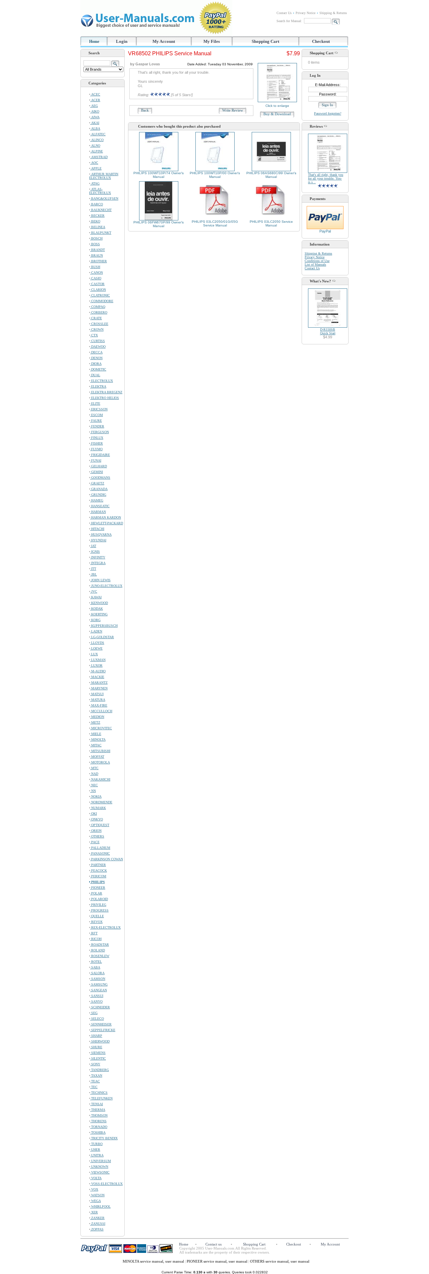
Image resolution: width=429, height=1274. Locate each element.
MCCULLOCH (101, 711)
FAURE (96, 420)
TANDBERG (99, 1070)
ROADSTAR (99, 944)
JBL (93, 574)
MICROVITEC (101, 728)
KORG (95, 620)
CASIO (95, 278)
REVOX (96, 922)
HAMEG (96, 500)
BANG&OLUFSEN (104, 198)
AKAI (94, 123)
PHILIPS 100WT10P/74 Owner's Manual (158, 175)
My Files (211, 41)
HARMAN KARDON (105, 517)
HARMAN (98, 512)
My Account (163, 41)
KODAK (96, 608)
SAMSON (97, 979)
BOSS (95, 244)
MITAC (96, 745)
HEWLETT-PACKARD (106, 523)
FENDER (97, 426)
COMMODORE (101, 301)
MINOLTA (98, 739)
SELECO (97, 1018)
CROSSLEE (99, 324)
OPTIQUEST (99, 825)
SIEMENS (98, 1053)
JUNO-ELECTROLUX (106, 586)
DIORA (96, 363)
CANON (96, 272)
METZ (95, 722)
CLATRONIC (100, 295)
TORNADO (98, 1127)
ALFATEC (98, 134)
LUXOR (96, 665)
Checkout (321, 41)
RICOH (96, 939)
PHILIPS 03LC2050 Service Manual (271, 223)
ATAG (95, 183)
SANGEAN (98, 990)
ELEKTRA (98, 386)
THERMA (97, 1110)
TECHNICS (99, 1092)
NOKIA (96, 796)
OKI (93, 813)
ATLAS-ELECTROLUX (100, 191)
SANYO (96, 1001)
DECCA (96, 352)
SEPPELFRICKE (102, 1030)
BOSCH (96, 238)
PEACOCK (98, 870)
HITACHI (97, 529)
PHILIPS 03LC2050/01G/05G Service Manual (215, 223)
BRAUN (96, 255)
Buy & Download (277, 114)
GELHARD (98, 466)
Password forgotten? (327, 113)
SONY (95, 1064)
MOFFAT (97, 756)
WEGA (95, 1201)
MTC (94, 768)
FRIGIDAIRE (100, 455)
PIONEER (97, 887)
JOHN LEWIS (100, 580)
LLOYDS (97, 643)
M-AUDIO (98, 671)
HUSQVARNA (101, 534)
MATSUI (97, 694)
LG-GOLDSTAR (102, 637)
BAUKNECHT (101, 210)
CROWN (97, 329)
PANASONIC (100, 853)
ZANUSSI (97, 1223)
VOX (94, 1189)
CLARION (98, 289)
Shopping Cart (265, 41)
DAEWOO (98, 346)
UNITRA (97, 1155)
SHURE (96, 1047)
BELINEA (97, 227)
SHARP (96, 1035)
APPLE (96, 168)
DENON (96, 358)
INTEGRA (98, 563)
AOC (94, 162)
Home (94, 41)
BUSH (95, 267)
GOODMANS (100, 477)
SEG (94, 1013)
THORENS (98, 1121)
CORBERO (98, 312)
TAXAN (96, 1075)
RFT (94, 933)
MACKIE (97, 677)
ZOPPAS (97, 1229)
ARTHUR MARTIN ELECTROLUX (103, 176)
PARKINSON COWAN (106, 859)
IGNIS (95, 551)
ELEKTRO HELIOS (104, 398)
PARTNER (98, 865)
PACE (95, 842)
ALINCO (97, 140)
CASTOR (97, 284)
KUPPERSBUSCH (104, 625)
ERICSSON (99, 409)
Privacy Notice (305, 13)
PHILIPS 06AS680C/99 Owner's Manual (271, 175)
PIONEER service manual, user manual (217, 1261)
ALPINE (96, 151)
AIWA (95, 117)
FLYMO (96, 449)
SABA (95, 967)
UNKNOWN (99, 1166)
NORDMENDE (101, 802)
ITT (93, 569)
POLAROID (99, 899)
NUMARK (98, 808)
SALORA (97, 973)
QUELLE (97, 916)
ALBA (95, 128)
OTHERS (97, 836)
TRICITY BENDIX (104, 1138)
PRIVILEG (98, 905)
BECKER (97, 215)
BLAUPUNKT (100, 232)
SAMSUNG (99, 984)
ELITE (95, 403)
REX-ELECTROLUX (105, 927)
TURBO (96, 1144)
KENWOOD (99, 603)
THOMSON (99, 1115)
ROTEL (96, 961)
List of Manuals (315, 264)
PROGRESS (99, 910)
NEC (94, 785)
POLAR (96, 893)
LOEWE (96, 648)
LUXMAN (98, 660)
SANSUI (96, 996)
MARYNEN (99, 688)
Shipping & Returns (333, 13)
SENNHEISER (101, 1024)
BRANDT (97, 250)
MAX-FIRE (98, 705)
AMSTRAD (99, 157)
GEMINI (96, 472)
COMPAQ (97, 307)
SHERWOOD (100, 1041)
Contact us (213, 1244)
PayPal (325, 231)
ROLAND (97, 950)
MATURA (97, 699)
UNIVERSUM (100, 1161)
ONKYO (96, 819)
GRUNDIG (98, 494)
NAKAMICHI (100, 779)
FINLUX (96, 438)
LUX (94, 654)
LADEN (96, 631)
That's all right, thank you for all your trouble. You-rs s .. (325, 178)
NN (93, 791)
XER (94, 1212)
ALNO (95, 145)
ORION (96, 830)
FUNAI (95, 460)
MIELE (95, 734)
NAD (94, 774)
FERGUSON (99, 432)
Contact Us (284, 13)
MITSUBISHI (100, 751)
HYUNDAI (98, 540)
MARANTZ (99, 682)
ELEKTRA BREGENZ (106, 392)
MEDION (97, 717)
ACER (95, 100)
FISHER (96, 443)
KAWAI (96, 597)
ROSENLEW (99, 956)
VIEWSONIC (100, 1172)
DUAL (95, 375)
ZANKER (97, 1218)
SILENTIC (98, 1058)
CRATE (96, 318)
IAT (93, 546)
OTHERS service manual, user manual (279, 1261)
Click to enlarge (277, 106)
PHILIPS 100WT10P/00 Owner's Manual (215, 175)
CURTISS (97, 341)
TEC (94, 1087)
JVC (93, 591)
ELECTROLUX (101, 381)
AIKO (94, 111)
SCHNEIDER (100, 1007)
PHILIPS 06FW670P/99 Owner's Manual (158, 224)
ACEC (95, 94)
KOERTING (99, 614)
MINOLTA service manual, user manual (154, 1261)
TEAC (95, 1081)
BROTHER (98, 261)
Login (121, 41)
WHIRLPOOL (100, 1206)
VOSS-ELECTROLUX (106, 1184)
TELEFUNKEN (101, 1098)
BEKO (95, 221)
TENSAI (96, 1104)
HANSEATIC (100, 506)
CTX (94, 335)
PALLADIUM (100, 848)
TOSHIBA (98, 1132)
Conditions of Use (317, 261)
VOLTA (96, 1178)
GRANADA (99, 489)
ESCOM (96, 415)
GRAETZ (97, 483)
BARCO (96, 204)
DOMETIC (98, 369)
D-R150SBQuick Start (327, 331)
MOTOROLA (100, 762)
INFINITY (97, 557)
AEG (94, 106)
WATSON (97, 1195)
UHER (95, 1149)
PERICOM (98, 876)
